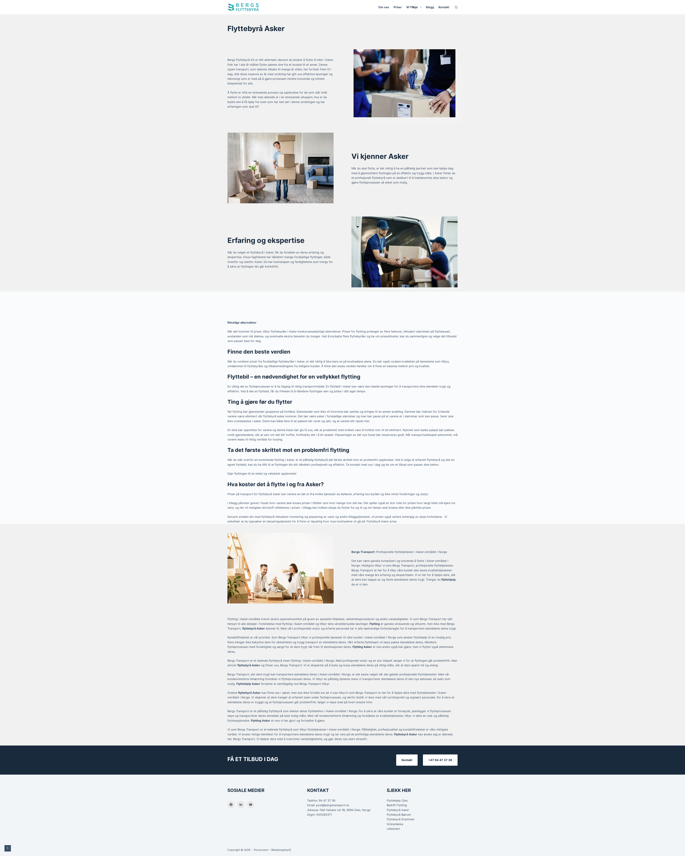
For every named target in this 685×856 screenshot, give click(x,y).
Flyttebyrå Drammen (400, 819)
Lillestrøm (393, 828)
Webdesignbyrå (281, 850)
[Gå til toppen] (7, 848)
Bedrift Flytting (397, 805)
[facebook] (231, 804)
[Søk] (456, 7)
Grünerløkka (395, 824)
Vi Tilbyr (412, 7)
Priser (398, 7)
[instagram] (240, 804)
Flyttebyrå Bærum (399, 814)
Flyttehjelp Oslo (397, 800)
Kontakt (443, 7)
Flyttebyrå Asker (398, 810)
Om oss (383, 7)
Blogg (430, 7)
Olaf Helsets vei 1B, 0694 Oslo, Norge (345, 810)
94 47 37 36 (327, 800)
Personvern (261, 850)
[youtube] (250, 804)
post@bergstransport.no (332, 805)
